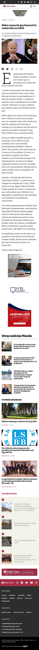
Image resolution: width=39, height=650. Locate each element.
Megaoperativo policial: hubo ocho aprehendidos (25, 524)
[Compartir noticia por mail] (21, 69)
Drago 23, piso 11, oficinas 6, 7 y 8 (13, 632)
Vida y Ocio (28, 598)
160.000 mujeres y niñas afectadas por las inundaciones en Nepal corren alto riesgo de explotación (23, 375)
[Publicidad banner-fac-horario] (19, 572)
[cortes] (7, 541)
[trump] (7, 361)
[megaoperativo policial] (7, 524)
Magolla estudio (18, 646)
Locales (5, 425)
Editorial (12, 598)
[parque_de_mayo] (19, 411)
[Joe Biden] (19, 51)
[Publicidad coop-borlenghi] (19, 13)
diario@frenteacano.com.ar (11, 626)
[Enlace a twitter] (25, 2)
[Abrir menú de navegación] (4, 2)
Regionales (12, 595)
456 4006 (19, 629)
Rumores (20, 598)
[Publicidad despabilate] (19, 315)
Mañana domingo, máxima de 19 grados (19, 421)
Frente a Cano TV (18, 612)
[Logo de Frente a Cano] (9, 6)
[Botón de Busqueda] (35, 2)
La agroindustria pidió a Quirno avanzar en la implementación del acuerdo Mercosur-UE (19, 481)
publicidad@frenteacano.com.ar (12, 623)
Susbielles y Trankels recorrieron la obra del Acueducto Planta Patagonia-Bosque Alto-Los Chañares (25, 507)
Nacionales (6, 487)
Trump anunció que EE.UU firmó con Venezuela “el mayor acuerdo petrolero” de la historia (25, 360)
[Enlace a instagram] (31, 2)
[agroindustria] (19, 468)
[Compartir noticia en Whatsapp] (12, 69)
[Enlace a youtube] (28, 2)
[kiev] (7, 346)
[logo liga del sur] (19, 437)
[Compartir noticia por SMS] (17, 69)
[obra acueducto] (7, 507)
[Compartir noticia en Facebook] (3, 69)
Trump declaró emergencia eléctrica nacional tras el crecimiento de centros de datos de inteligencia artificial (24, 389)
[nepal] (7, 375)
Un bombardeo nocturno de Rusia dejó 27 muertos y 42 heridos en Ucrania (25, 346)
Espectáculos (6, 601)
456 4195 (12, 629)
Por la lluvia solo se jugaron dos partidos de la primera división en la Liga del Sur (18, 450)
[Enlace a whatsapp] (18, 2)
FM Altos (28, 612)
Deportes (6, 456)
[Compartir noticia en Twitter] (7, 69)
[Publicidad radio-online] (19, 265)
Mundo (4, 20)
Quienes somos (6, 612)
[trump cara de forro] (7, 389)
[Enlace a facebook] (21, 2)
